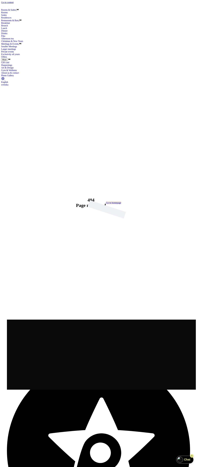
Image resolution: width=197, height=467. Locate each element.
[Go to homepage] (7, 7)
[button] (18, 10)
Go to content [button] (7, 2)
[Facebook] (98, 357)
